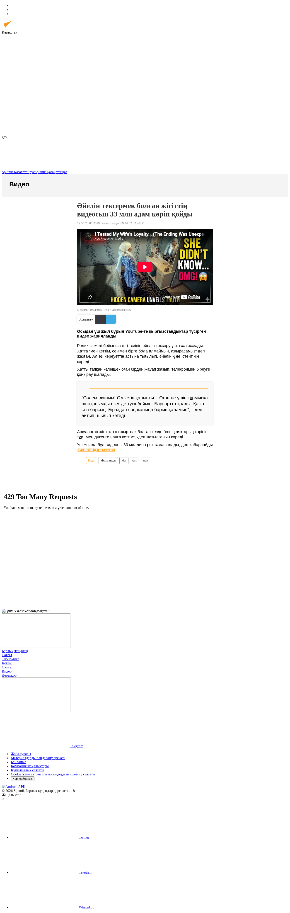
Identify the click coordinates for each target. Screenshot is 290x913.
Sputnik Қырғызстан (96, 450)
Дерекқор (9, 675)
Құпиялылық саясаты (27, 770)
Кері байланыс (23, 778)
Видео (91, 460)
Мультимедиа (108, 460)
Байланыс (18, 762)
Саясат (7, 655)
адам (145, 460)
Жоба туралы (21, 754)
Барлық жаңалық (15, 651)
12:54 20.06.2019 (88, 223)
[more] (70, 67)
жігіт (134, 460)
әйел (123, 460)
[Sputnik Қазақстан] (22, 28)
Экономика (10, 659)
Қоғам (7, 663)
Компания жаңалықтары (30, 766)
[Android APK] (14, 787)
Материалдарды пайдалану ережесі (38, 758)
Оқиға (7, 667)
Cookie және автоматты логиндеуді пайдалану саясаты (53, 774)
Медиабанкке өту (121, 309)
